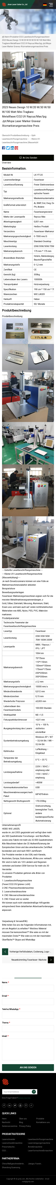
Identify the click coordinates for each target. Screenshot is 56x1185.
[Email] (34, 1092)
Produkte (14, 37)
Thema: (6, 1023)
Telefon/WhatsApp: (11, 1009)
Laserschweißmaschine (12, 1143)
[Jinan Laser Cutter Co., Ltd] (15, 1081)
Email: (5, 996)
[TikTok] (31, 1105)
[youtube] (20, 1105)
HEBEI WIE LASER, (11, 828)
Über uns (23, 1119)
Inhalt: (5, 1036)
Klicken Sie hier (24, 1098)
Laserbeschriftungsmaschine (40, 1139)
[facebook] (4, 1105)
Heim (7, 37)
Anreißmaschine (35, 1147)
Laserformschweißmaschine (40, 1151)
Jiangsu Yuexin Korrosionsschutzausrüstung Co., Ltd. (40, 1164)
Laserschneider (8, 1139)
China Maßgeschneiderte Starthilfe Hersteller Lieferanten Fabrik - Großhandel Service (13, 1164)
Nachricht (6, 1122)
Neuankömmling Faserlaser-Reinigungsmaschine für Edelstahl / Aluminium (21, 960)
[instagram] (26, 1105)
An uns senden (30, 157)
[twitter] (15, 1105)
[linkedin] (9, 1105)
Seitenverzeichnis (9, 1126)
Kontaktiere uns (43, 1122)
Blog (21, 1122)
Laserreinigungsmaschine (39, 1143)
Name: (5, 982)
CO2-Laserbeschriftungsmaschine (34, 37)
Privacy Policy (25, 1126)
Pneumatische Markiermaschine (9, 1147)
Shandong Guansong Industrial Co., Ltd (11, 1168)
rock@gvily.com (28, 1182)
